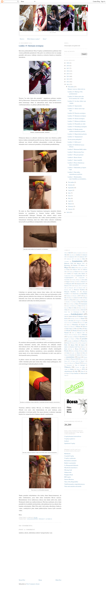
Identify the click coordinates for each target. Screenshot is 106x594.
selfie (73, 353)
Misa (81, 328)
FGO (67, 300)
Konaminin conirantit (70, 460)
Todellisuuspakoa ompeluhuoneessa (74, 484)
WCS (83, 369)
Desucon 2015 (77, 285)
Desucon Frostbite (79, 290)
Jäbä (84, 312)
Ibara (84, 308)
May (69, 198)
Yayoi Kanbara (74, 373)
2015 (68, 74)
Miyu (86, 328)
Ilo (70, 310)
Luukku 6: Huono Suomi (75, 157)
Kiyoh (65, 320)
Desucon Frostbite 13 (71, 292)
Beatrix (75, 265)
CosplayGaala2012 (69, 277)
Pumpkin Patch (68, 475)
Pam (77, 339)
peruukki (69, 341)
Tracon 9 (72, 363)
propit (84, 343)
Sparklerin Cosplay (69, 443)
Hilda (75, 308)
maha (86, 322)
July (69, 193)
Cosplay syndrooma (70, 458)
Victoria (77, 367)
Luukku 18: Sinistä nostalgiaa (76, 118)
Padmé (72, 338)
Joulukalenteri (32, 519)
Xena (82, 371)
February (70, 206)
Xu (86, 371)
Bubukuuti (67, 453)
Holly (80, 308)
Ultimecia (49, 519)
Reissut (84, 347)
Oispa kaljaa (70, 336)
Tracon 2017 (67, 361)
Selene (68, 353)
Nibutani (84, 334)
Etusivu (22, 39)
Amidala (78, 255)
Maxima (72, 326)
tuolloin (58, 100)
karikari (66, 441)
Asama (78, 259)
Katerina (72, 318)
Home (40, 580)
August (70, 190)
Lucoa (81, 322)
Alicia (84, 252)
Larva (65, 322)
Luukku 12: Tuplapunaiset (75, 137)
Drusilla (74, 295)
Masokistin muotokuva (70, 467)
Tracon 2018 (75, 361)
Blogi (66, 267)
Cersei (68, 269)
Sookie (78, 355)
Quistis (66, 347)
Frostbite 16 (84, 300)
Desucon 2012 (68, 285)
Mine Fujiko (69, 328)
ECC (79, 296)
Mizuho (68, 330)
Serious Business (69, 479)
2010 (68, 212)
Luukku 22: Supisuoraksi (75, 106)
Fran (71, 300)
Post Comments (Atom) (32, 584)
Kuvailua (71, 320)
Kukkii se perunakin (70, 463)
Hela (84, 305)
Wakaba (72, 369)
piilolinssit (76, 341)
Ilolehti (74, 310)
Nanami (66, 333)
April (69, 201)
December (71, 87)
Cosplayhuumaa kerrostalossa (72, 436)
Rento (65, 349)
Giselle (85, 302)
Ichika (65, 310)
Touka (67, 359)
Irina (79, 310)
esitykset (75, 297)
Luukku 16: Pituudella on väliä (76, 124)
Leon (70, 322)
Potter (73, 343)
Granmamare (84, 304)
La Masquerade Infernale (71, 465)
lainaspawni (78, 320)
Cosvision (66, 279)
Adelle (74, 252)
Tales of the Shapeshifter (71, 482)
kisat (82, 318)
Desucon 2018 (82, 287)
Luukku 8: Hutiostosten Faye (76, 152)
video (83, 367)
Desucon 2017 (72, 287)
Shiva (83, 353)
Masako (83, 324)
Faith (81, 297)
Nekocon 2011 (81, 332)
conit (86, 271)
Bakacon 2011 (81, 263)
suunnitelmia (70, 357)
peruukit (42, 519)
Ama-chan (71, 255)
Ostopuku (66, 338)
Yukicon (83, 373)
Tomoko (85, 357)
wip (76, 371)
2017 (68, 68)
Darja (73, 281)
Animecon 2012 (73, 257)
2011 (68, 84)
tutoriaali (82, 365)
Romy (76, 351)
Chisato (76, 271)
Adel (69, 253)
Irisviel (83, 310)
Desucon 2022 (67, 289)
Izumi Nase (67, 312)
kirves (77, 318)
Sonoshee (72, 355)
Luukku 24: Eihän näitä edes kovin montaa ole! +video (76, 97)
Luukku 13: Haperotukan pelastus (77, 134)
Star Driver (84, 355)
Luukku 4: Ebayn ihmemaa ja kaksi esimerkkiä (76, 164)
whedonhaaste (68, 371)
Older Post (58, 580)
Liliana (75, 322)
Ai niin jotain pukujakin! (75, 139)
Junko (70, 316)
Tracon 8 (66, 363)
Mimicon (85, 326)
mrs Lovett (82, 330)
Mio (75, 328)
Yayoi (67, 373)
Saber (85, 351)
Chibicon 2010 (76, 269)
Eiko (65, 297)
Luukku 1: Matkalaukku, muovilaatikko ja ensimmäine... (77, 178)
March (70, 204)
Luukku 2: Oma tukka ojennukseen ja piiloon (75, 173)
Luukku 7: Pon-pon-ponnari (75, 155)
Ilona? (44, 39)
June (69, 196)
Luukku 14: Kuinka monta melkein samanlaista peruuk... (77, 130)
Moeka (75, 330)
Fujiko (74, 301)
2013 (68, 79)
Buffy (73, 267)
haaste (67, 305)
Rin (71, 349)
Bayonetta (67, 265)
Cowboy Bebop (75, 279)
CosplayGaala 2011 (80, 275)
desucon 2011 (81, 284)
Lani (84, 320)
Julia (65, 316)
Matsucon (66, 326)
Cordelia (69, 273)
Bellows (83, 265)
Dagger (68, 281)
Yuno (65, 375)
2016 (68, 71)
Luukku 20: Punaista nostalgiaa (77, 113)
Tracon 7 (83, 361)
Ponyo (67, 343)
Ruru (82, 351)
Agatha (79, 252)
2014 (68, 76)
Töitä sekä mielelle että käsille (72, 486)
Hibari (70, 308)
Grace (77, 304)
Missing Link (68, 470)
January (70, 209)
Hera (65, 308)
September (71, 188)
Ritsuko (66, 351)
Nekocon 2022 (76, 334)
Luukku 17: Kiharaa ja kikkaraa (77, 121)
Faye (85, 298)
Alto (65, 255)
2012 (68, 82)
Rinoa (76, 349)
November (71, 182)
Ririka (83, 349)
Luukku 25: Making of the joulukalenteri (75, 93)
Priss (80, 343)
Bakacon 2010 (68, 263)
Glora (67, 304)
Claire (81, 271)
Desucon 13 (84, 281)
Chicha (70, 271)
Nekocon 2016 (67, 334)
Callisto (79, 267)
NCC (73, 332)
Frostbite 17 (68, 301)
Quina (83, 345)
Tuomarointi (69, 365)
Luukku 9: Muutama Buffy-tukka (77, 149)
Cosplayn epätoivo (69, 439)
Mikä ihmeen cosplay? (33, 39)
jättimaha (66, 314)
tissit (79, 357)
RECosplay (67, 477)
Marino (68, 324)
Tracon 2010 (74, 359)
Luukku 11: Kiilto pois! (74, 142)
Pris (77, 343)
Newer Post (22, 580)
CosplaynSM (81, 277)
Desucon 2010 (70, 284)
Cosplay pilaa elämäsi (79, 273)
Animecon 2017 (70, 259)
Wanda (78, 369)
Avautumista (77, 261)
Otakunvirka (67, 472)
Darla (78, 281)
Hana (79, 305)
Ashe (83, 259)
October (70, 185)
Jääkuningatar (76, 312)
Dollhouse (68, 295)
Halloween (73, 305)
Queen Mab (74, 345)
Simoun (66, 355)
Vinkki (65, 369)
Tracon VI (78, 363)
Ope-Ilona (82, 337)
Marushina (75, 324)
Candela (85, 267)
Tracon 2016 (83, 359)
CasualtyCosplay (69, 456)
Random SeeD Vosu (75, 347)
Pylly (65, 345)
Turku (76, 365)
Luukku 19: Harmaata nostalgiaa (31, 45)
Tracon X (85, 363)
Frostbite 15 (77, 300)
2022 (68, 63)
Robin (72, 351)
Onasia (76, 336)
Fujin (79, 302)
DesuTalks (84, 294)
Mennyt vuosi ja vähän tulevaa (76, 89)
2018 (68, 66)
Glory (72, 304)
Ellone (70, 297)
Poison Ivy (84, 341)
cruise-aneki (84, 279)
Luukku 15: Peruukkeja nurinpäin (77, 126)
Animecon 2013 (83, 257)
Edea (84, 295)
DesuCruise (76, 293)
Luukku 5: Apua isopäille (75, 160)
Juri (75, 316)
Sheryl (78, 353)
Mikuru (78, 326)
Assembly (66, 261)
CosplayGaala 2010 (68, 275)
